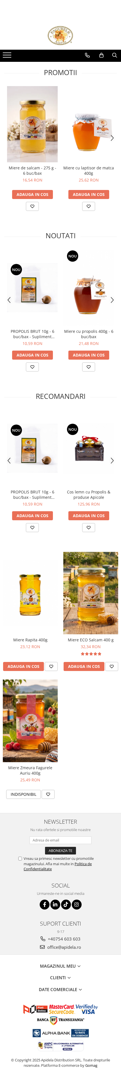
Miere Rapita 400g (30, 639)
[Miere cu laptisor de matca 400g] (88, 124)
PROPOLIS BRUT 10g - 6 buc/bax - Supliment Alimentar (32, 334)
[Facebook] (45, 905)
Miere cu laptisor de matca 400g (88, 170)
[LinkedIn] (55, 905)
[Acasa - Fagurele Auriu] (60, 35)
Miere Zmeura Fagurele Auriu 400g (30, 770)
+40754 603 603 (63, 939)
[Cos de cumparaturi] (101, 55)
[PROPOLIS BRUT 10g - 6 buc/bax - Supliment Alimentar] (32, 287)
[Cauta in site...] (114, 55)
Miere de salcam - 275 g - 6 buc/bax (32, 170)
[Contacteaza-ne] (87, 55)
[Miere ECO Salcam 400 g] (90, 593)
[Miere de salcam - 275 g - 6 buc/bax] (32, 124)
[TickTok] (66, 905)
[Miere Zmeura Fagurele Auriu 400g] (30, 720)
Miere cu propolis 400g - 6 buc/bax (88, 334)
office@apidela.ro (63, 947)
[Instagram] (77, 905)
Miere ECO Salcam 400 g (91, 639)
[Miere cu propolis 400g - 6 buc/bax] (88, 288)
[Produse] (8, 57)
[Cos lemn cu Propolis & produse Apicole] (88, 448)
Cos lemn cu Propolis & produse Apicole (88, 494)
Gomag (90, 1065)
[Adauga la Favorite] (32, 206)
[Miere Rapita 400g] (30, 593)
